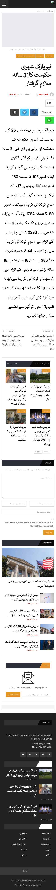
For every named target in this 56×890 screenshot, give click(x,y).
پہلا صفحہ (45, 833)
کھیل (47, 849)
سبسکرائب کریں (13, 694)
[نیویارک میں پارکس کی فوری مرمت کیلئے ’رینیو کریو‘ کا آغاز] (40, 376)
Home (25, 871)
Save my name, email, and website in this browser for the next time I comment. (28, 524)
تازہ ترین (22, 833)
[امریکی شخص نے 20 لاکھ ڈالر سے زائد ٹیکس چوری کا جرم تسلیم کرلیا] (47, 629)
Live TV (22, 839)
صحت (23, 849)
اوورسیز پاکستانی (25, 56)
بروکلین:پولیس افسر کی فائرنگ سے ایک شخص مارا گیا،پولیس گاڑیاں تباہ (42, 342)
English (46, 839)
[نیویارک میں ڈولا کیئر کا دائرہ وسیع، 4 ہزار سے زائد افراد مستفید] (16, 416)
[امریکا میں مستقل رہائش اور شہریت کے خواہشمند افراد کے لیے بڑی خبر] (47, 614)
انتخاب (49, 56)
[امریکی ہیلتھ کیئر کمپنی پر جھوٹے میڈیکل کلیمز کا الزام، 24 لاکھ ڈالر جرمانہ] (40, 416)
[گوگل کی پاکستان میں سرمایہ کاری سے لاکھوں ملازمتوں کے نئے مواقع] (47, 598)
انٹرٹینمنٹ (45, 844)
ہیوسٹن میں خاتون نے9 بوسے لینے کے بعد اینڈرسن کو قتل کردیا (13, 340)
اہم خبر (39, 56)
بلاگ (47, 855)
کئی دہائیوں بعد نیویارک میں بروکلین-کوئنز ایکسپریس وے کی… (22, 791)
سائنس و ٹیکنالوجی (18, 844)
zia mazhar (36, 885)
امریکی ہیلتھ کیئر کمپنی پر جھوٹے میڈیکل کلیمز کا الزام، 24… (22, 811)
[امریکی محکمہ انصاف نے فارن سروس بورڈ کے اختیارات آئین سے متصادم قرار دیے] (28, 562)
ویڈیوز (23, 855)
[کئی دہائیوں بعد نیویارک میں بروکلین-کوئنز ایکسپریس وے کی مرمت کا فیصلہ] (16, 376)
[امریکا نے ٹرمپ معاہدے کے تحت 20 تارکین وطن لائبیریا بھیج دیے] (47, 645)
